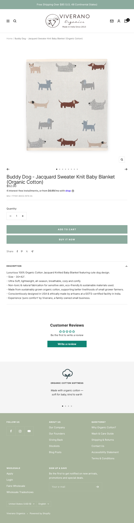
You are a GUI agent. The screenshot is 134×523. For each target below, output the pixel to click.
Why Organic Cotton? (104, 427)
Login (10, 479)
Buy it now (67, 239)
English (42, 503)
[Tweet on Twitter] (26, 251)
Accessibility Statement (105, 452)
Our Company (57, 427)
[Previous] (8, 169)
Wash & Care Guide (103, 433)
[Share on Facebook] (17, 251)
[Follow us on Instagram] (20, 431)
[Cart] (125, 21)
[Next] (126, 169)
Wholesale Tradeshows (20, 492)
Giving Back (56, 439)
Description (14, 266)
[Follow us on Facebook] (11, 431)
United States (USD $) (20, 503)
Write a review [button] (67, 344)
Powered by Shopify (40, 513)
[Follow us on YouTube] (29, 431)
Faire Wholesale (16, 485)
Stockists (54, 446)
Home (10, 38)
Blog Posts (55, 452)
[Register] (97, 487)
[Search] (14, 21)
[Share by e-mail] (32, 251)
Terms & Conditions (103, 458)
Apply (10, 473)
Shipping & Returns (103, 439)
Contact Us (98, 446)
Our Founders (57, 433)
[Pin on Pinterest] (22, 251)
